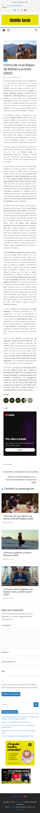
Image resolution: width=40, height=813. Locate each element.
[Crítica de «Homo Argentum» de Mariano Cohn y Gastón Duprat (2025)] (20, 568)
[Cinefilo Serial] (4, 30)
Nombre (5, 652)
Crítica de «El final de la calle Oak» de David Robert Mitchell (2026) (21, 6)
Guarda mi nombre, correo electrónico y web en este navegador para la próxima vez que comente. (20, 686)
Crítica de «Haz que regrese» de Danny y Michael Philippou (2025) (18, 517)
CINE (5, 60)
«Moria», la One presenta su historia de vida (16, 722)
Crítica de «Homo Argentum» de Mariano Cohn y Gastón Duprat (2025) (18, 592)
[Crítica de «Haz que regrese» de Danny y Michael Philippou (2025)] (20, 495)
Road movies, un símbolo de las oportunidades (21, 472)
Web (3, 671)
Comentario (7, 625)
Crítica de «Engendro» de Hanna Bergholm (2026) (17, 736)
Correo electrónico (9, 662)
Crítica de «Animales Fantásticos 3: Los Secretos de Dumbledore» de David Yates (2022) (21, 480)
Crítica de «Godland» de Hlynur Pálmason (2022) (17, 554)
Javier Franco (18, 77)
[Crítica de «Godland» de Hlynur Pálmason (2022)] (20, 531)
